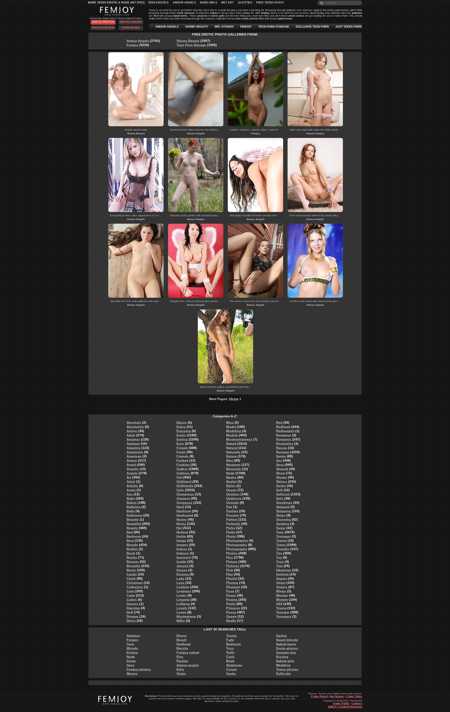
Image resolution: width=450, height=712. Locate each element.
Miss (230, 422)
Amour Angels (184, 2)
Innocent (183, 557)
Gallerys (183, 473)
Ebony (181, 422)
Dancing (133, 608)
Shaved (282, 469)
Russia (281, 448)
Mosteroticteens (239, 439)
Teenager (283, 536)
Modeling (233, 431)
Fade (230, 640)
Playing (232, 583)
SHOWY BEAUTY (196, 26)
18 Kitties (245, 2)
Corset (231, 669)
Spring (281, 636)
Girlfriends (184, 486)
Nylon (231, 486)
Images (182, 545)
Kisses (181, 570)
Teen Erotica (158, 2)
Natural (232, 448)
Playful (231, 578)
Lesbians (183, 591)
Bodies (132, 549)
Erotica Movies (131, 22)
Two (279, 566)
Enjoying (183, 431)
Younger (282, 612)
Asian (131, 490)
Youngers (283, 616)
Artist (131, 481)
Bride (230, 661)
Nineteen (233, 465)
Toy (279, 557)
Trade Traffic (341, 703)
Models (232, 435)
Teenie (281, 540)
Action (132, 431)
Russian (282, 452)
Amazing (133, 448)
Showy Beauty (187, 41)
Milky (180, 621)
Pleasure (233, 587)
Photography (236, 549)
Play (229, 574)
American (134, 456)
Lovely (181, 608)
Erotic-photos (287, 648)
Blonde (132, 545)
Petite (230, 532)
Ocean (231, 490)
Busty (131, 570)
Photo (231, 536)
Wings (281, 591)
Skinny (281, 481)
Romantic (283, 439)
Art (129, 477)
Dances (133, 604)
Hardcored (184, 515)
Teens (281, 545)
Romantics (284, 443)
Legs (180, 583)
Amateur (133, 439)
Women (282, 599)
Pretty (231, 604)
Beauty (132, 528)
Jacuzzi (182, 566)
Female (182, 448)
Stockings (284, 502)
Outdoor (233, 494)
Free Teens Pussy (270, 2)
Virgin (280, 583)
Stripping (283, 511)
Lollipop (183, 604)
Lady (180, 578)
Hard (180, 507)
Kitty (180, 669)
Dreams (133, 616)
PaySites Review (103, 27)
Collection (135, 587)
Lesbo (181, 595)
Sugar (280, 528)
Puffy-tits (283, 673)
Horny (181, 524)
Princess (233, 608)
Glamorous (185, 494)
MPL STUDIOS (224, 26)
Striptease (234, 665)
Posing (231, 599)
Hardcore (183, 511)
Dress (131, 621)
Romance (283, 435)
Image (181, 540)
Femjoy (132, 45)
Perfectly (233, 524)
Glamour (183, 498)
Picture (231, 562)
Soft (279, 490)
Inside (181, 562)
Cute (130, 591)
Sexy (280, 465)
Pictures (232, 566)
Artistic (132, 486)
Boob (131, 553)
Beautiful (134, 524)
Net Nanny (337, 696)
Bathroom (134, 515)
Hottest (182, 532)
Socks (281, 486)
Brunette (133, 566)
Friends (182, 456)
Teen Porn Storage (191, 45)
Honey (181, 519)
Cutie (131, 595)
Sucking (282, 524)
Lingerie (183, 599)
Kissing (182, 574)
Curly (230, 657)
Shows (281, 477)
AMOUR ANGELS (167, 26)
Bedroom (134, 536)
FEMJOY (246, 26)
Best (130, 540)
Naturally (233, 452)
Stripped (283, 507)
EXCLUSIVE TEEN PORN (312, 26)
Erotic (181, 435)
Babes (132, 502)
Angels (132, 473)
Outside (232, 502)
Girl (179, 477)
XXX (279, 604)
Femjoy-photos (139, 669)
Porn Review (131, 27)
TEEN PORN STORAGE (273, 26)
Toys (280, 562)
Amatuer (133, 443)
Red (279, 422)
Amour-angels (187, 665)
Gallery (182, 469)
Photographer (237, 540)
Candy (132, 574)
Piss (179, 657)
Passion (232, 515)
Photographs (236, 545)
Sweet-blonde (287, 640)
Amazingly (135, 452)
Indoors (182, 553)
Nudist (231, 481)
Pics (229, 557)
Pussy (231, 612)
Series (281, 456)
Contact (357, 703)
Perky (230, 528)
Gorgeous (184, 502)
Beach (181, 640)
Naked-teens (286, 644)
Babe (131, 498)
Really (231, 621)
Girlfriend (183, 481)
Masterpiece (186, 616)
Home (233, 399)
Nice (229, 460)
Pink (229, 570)
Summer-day (286, 652)
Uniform (282, 574)
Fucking (183, 465)
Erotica (182, 439)
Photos (232, 553)
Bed (130, 532)
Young (281, 608)
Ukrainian (283, 570)
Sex (279, 460)
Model (231, 427)
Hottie (181, 536)
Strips (280, 515)
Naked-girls (285, 661)
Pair (229, 507)
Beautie (133, 519)
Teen (280, 532)
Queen (231, 616)
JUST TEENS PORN (348, 26)
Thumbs (282, 549)
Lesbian (182, 587)
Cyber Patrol (319, 696)
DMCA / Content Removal (345, 706)
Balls (131, 511)
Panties (232, 511)
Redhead (283, 427)
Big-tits (182, 648)
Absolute (134, 422)
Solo (279, 498)
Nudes (231, 477)
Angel (131, 465)
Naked (231, 443)
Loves (181, 612)
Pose (230, 591)
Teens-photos (287, 669)
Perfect (231, 519)
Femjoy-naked (187, 652)
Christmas (135, 583)
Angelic (133, 469)
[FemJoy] (116, 15)
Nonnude (233, 469)
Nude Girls (208, 2)
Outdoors (233, 498)
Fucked (182, 460)
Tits (279, 553)
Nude (230, 473)
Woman (282, 595)
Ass (130, 494)
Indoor (181, 549)
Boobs (132, 557)
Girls (180, 490)
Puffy (230, 652)
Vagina (281, 578)
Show (280, 473)
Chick (131, 578)
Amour (132, 460)
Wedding (283, 665)
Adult (131, 435)
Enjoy (181, 427)
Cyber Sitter (354, 696)
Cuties (132, 599)
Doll (130, 612)
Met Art (227, 2)
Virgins (281, 587)
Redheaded (285, 431)
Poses (231, 595)
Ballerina (134, 507)
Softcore (283, 494)
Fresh (181, 452)
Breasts (133, 562)
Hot (179, 528)
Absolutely (135, 427)
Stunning (283, 519)
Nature (231, 456)
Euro (180, 443)
